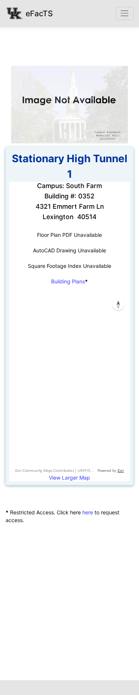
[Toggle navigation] (125, 13)
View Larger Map (69, 477)
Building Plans (68, 281)
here (87, 512)
